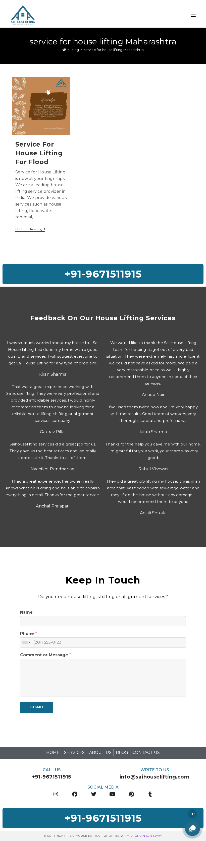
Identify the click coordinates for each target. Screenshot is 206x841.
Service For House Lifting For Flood (39, 153)
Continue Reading (30, 229)
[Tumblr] (150, 794)
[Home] (64, 50)
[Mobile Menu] (193, 14)
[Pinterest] (131, 794)
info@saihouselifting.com (154, 777)
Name (26, 612)
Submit (36, 707)
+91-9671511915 (51, 777)
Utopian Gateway (146, 835)
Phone (28, 633)
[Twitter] (93, 794)
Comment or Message (45, 655)
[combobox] (26, 642)
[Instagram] (55, 794)
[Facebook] (74, 794)
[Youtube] (112, 794)
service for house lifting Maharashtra (114, 50)
